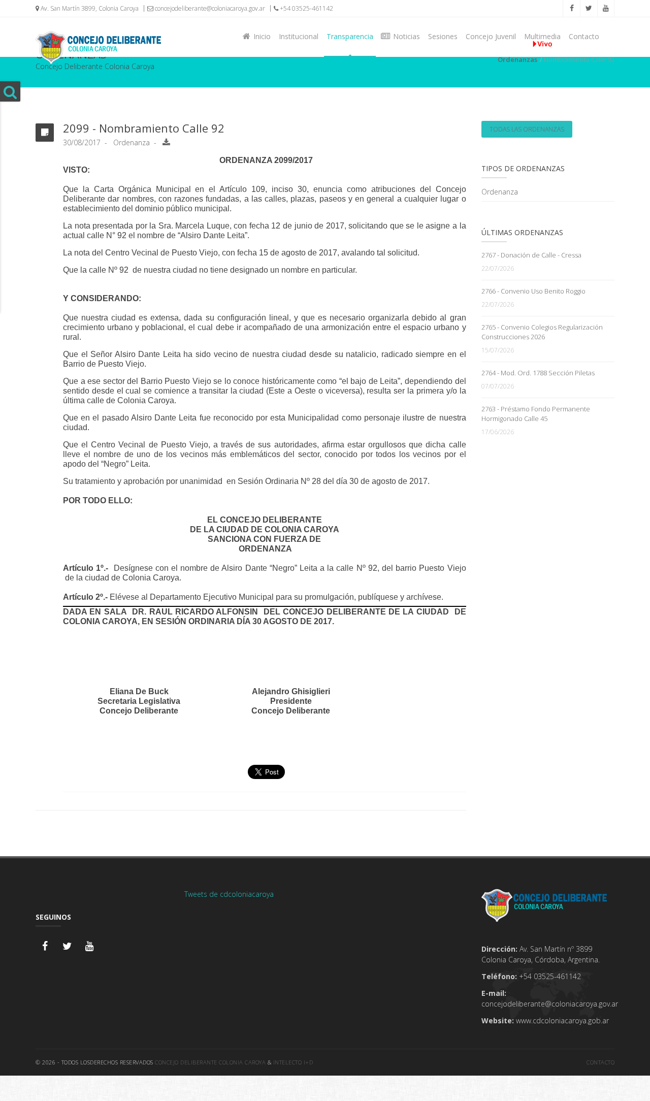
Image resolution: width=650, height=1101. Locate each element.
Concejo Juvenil (491, 36)
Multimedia (542, 36)
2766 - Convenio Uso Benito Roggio (533, 291)
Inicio (260, 36)
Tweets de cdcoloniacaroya (229, 894)
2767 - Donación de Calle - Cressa (531, 255)
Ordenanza (499, 192)
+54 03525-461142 (305, 8)
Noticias (404, 36)
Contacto (584, 36)
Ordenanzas (517, 59)
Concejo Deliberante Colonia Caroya (210, 1062)
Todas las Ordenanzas (527, 129)
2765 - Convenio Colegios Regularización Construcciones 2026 (542, 331)
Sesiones (443, 36)
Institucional (298, 36)
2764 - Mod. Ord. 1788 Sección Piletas (538, 372)
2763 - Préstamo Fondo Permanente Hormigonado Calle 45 (535, 413)
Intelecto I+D (293, 1062)
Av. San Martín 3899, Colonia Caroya (89, 8)
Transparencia (350, 36)
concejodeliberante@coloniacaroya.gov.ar (209, 8)
